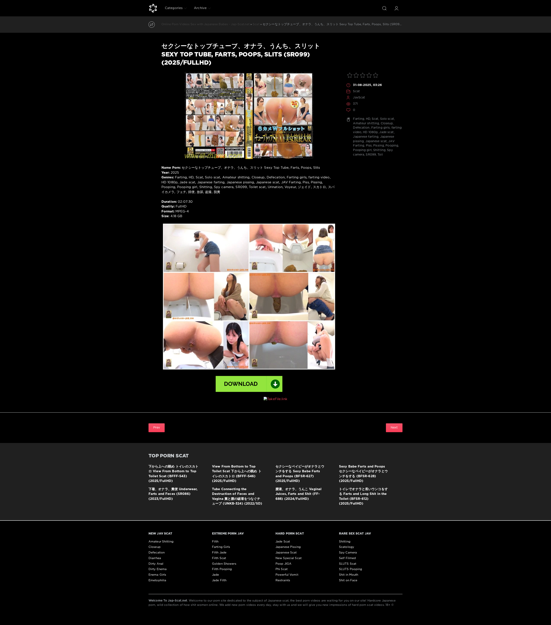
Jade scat (386, 132)
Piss (369, 145)
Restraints (283, 580)
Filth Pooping (222, 569)
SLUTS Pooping (350, 569)
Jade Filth (219, 580)
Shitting (379, 150)
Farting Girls (221, 547)
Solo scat (387, 119)
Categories (174, 8)
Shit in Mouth (348, 575)
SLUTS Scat (347, 564)
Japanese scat (376, 141)
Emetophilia (157, 580)
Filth (215, 541)
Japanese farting (365, 137)
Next (394, 427)
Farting (358, 119)
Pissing (378, 145)
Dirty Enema (158, 569)
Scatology (346, 547)
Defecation (361, 127)
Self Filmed (347, 558)
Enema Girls (157, 575)
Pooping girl (362, 150)
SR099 (371, 154)
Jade (215, 575)
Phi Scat (282, 569)
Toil (380, 154)
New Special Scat (289, 558)
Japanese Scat (286, 552)
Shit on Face (348, 580)
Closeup (387, 123)
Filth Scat (219, 558)
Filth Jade (219, 552)
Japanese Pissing (288, 547)
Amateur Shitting (161, 541)
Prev (156, 427)
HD (368, 119)
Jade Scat (283, 541)
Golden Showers (224, 564)
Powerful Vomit (287, 575)
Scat (356, 91)
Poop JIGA (283, 564)
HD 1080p (370, 132)
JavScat (359, 97)
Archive (200, 8)
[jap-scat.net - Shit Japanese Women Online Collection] (153, 8)
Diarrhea (155, 558)
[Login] (396, 8)
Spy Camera (348, 552)
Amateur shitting (366, 123)
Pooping (391, 145)
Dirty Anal (156, 564)
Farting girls (380, 127)
